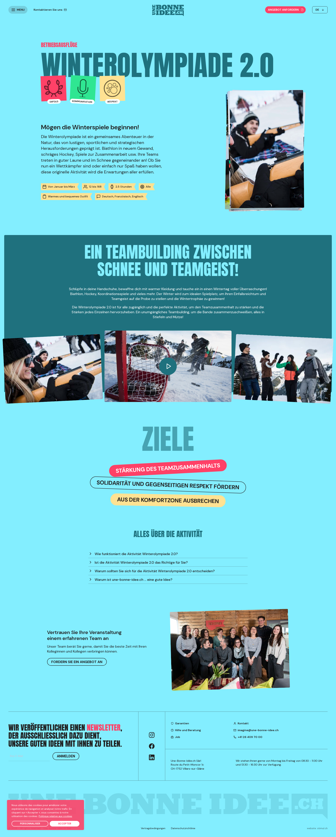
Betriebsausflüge (59, 45)
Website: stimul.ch (317, 828)
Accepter (64, 823)
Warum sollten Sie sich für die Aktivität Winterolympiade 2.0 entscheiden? (155, 571)
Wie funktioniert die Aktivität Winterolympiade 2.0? (136, 554)
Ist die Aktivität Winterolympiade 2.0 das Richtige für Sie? (141, 562)
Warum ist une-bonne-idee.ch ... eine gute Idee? (133, 579)
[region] (45, 815)
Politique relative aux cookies (55, 816)
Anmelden (66, 756)
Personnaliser (30, 823)
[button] (17, 10)
